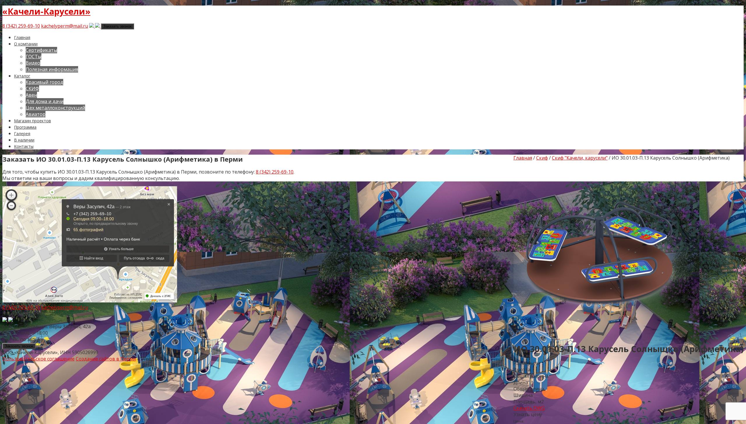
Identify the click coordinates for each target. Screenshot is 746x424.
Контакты (24, 146)
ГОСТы (33, 56)
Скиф (542, 158)
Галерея (22, 133)
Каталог (22, 76)
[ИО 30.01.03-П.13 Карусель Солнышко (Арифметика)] (600, 334)
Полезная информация (52, 69)
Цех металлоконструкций (55, 108)
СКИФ (32, 88)
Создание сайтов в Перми (106, 359)
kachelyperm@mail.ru (64, 26)
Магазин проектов (32, 120)
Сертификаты (41, 50)
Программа (25, 127)
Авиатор (35, 114)
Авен (31, 95)
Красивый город (44, 82)
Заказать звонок (117, 26)
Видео (33, 63)
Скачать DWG (529, 408)
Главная (22, 37)
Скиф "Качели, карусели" (580, 158)
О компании (26, 44)
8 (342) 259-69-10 (21, 26)
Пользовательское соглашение (38, 359)
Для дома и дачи (45, 101)
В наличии (24, 140)
